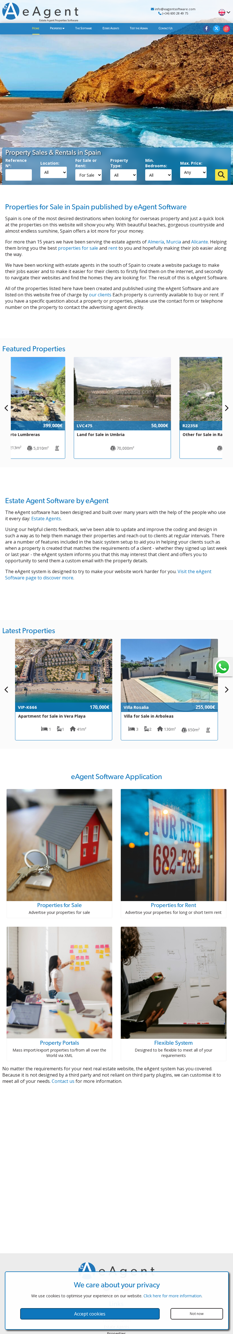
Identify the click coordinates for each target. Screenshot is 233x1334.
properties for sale (78, 248)
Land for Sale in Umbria (42, 434)
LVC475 (26, 425)
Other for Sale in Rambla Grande (157, 434)
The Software (83, 28)
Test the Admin (139, 28)
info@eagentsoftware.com (174, 9)
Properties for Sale (59, 905)
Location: (49, 163)
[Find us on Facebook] (206, 28)
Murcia (173, 242)
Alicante (199, 242)
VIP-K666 (27, 707)
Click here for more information (172, 1295)
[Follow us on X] (216, 28)
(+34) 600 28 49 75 (174, 13)
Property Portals (59, 1043)
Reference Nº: (16, 163)
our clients (100, 295)
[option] (63, 408)
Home (35, 28)
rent (112, 248)
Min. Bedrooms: (156, 163)
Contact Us (165, 28)
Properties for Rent (173, 905)
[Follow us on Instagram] (226, 28)
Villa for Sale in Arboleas (149, 716)
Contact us (63, 1081)
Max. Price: (191, 163)
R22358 (131, 425)
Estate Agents (111, 28)
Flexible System (173, 1043)
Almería (156, 242)
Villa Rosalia (136, 707)
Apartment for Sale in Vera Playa (52, 716)
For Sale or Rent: (86, 163)
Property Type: (119, 163)
